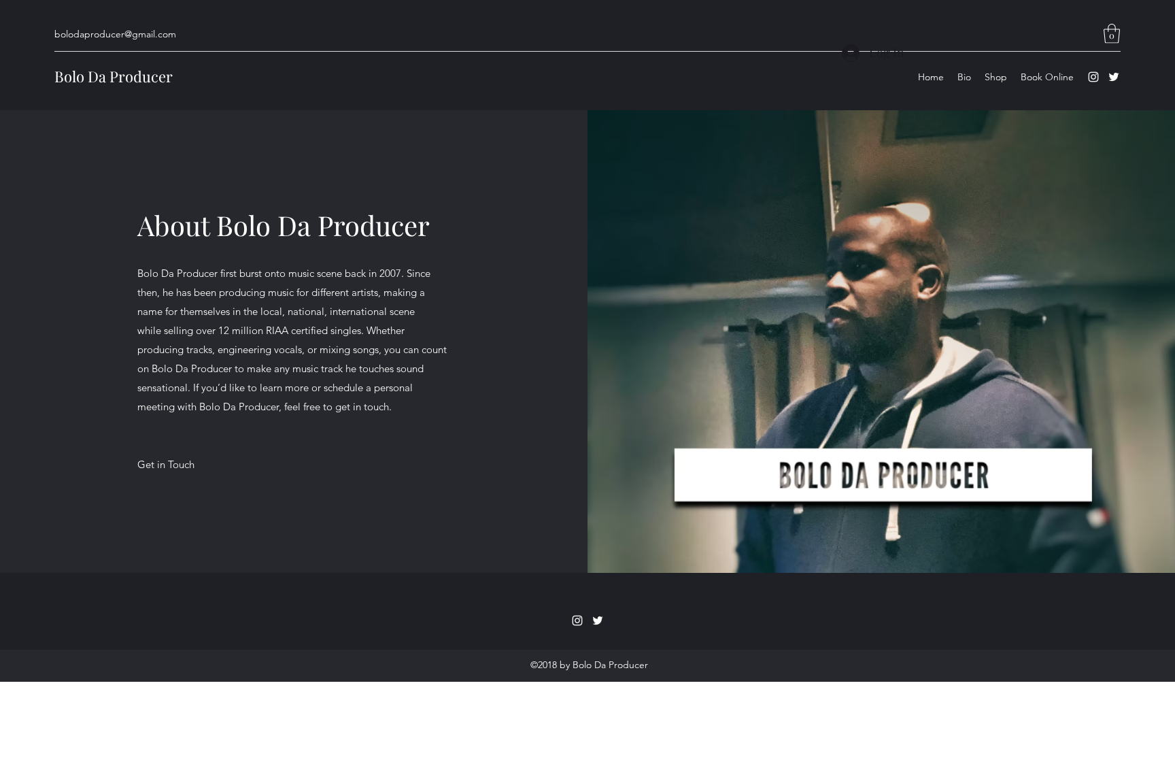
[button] (1112, 34)
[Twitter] (1114, 77)
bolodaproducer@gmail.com (115, 34)
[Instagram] (1093, 77)
